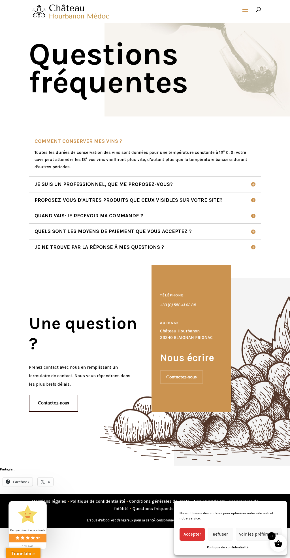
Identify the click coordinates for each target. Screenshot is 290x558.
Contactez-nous (53, 403)
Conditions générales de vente (159, 501)
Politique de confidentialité (228, 547)
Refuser (220, 534)
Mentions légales (48, 501)
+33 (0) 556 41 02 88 (178, 304)
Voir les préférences (258, 534)
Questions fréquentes (154, 508)
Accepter (192, 534)
